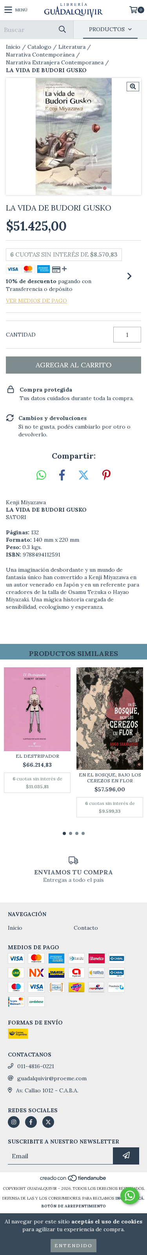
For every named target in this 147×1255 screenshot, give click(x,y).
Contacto (86, 927)
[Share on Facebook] (62, 475)
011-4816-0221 (35, 1066)
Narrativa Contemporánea (40, 54)
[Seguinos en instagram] (14, 1122)
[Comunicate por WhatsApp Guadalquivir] (129, 1195)
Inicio (13, 46)
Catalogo (39, 46)
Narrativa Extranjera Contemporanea (54, 62)
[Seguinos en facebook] (31, 1122)
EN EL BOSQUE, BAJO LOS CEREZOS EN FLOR (110, 777)
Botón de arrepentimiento (73, 1206)
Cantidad (21, 334)
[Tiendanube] (73, 1180)
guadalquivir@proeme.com (52, 1078)
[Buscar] (62, 29)
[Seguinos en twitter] (48, 1122)
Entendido (73, 1245)
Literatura (71, 46)
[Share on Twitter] (83, 475)
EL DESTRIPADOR (37, 756)
